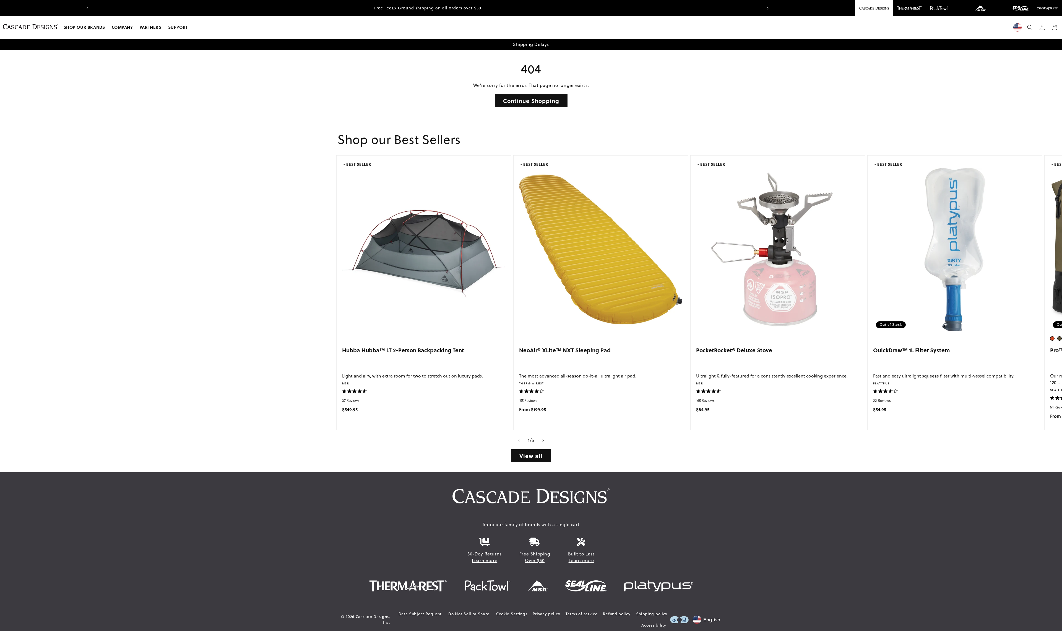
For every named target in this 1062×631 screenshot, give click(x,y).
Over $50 (535, 560)
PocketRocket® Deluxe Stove (734, 349)
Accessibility (653, 625)
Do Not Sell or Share (468, 614)
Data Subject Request (420, 614)
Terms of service (581, 614)
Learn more (484, 560)
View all (531, 456)
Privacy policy (546, 614)
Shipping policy (652, 614)
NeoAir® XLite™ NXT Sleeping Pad (565, 349)
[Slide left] (519, 440)
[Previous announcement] (87, 8)
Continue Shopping (531, 101)
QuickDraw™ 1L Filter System (911, 349)
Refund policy (616, 614)
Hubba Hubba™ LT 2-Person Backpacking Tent (403, 349)
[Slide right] (543, 440)
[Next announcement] (768, 8)
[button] (84, 27)
